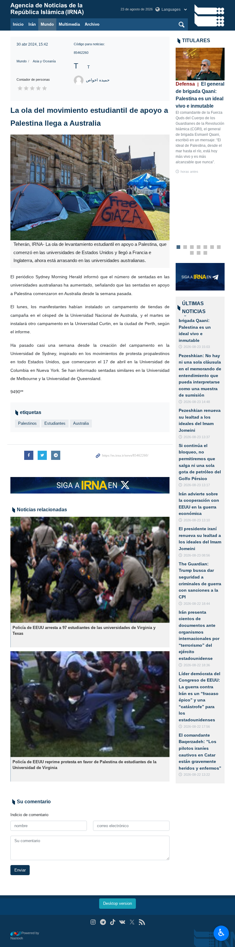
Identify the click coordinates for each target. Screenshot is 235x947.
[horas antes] (200, 64)
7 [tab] (219, 247)
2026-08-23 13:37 (197, 437)
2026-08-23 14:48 (197, 402)
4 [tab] (199, 247)
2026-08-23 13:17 (197, 485)
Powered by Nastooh (24, 935)
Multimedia (69, 24)
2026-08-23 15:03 (197, 347)
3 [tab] (192, 247)
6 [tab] (212, 247)
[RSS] (142, 922)
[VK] (122, 922)
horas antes (189, 171)
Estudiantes (54, 423)
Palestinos (27, 423)
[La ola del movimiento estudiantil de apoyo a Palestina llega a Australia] (90, 187)
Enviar (20, 870)
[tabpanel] (200, 111)
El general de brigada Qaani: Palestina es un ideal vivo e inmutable (195, 326)
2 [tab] (185, 247)
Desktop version (117, 903)
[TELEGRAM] (103, 922)
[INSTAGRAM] (93, 922)
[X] (132, 922)
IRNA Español (59, 9)
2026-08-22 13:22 (197, 774)
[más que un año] (90, 570)
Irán (32, 24)
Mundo (47, 24)
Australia (81, 423)
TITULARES (196, 40)
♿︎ (221, 932)
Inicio (18, 24)
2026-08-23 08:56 (197, 555)
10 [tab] (205, 253)
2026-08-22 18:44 (197, 603)
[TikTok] (113, 922)
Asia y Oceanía (44, 61)
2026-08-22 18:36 (197, 665)
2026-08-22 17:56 (197, 726)
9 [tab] (199, 253)
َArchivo (92, 24)
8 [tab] (192, 253)
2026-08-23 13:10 (197, 520)
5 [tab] (205, 247)
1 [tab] (178, 247)
